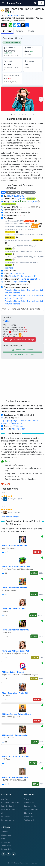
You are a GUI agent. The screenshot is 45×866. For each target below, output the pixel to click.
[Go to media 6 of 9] (25, 114)
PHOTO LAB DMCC (11, 15)
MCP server (5, 816)
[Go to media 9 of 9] (33, 114)
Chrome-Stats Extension (10, 802)
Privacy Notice (6, 849)
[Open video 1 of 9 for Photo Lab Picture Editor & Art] (22, 99)
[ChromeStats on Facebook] (8, 854)
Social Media (30, 192)
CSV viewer (28, 813)
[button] (3, 3)
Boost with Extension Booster (23, 354)
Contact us (5, 842)
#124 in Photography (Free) (13, 329)
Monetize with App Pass (23, 350)
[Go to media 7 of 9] (28, 114)
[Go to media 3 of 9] (17, 114)
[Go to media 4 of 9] (19, 114)
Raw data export (7, 820)
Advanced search (30, 802)
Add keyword (29, 820)
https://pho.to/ (18, 429)
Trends (31, 31)
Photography (11, 192)
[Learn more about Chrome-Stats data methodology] (29, 281)
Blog (3, 838)
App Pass (4, 799)
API (2, 813)
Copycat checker (30, 806)
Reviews (19, 31)
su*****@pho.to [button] (17, 273)
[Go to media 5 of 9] (22, 114)
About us (4, 831)
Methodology (6, 835)
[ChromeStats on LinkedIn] (3, 854)
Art (23, 192)
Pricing (26, 799)
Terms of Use (6, 846)
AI (18, 192)
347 (7, 321)
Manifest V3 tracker (31, 809)
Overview (7, 31)
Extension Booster (8, 809)
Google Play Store (11, 42)
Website (13, 276)
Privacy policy (27, 276)
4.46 (23, 201)
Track (19, 38)
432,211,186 (20, 199)
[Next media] (41, 99)
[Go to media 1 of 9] (11, 114)
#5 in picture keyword (12, 334)
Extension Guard (7, 806)
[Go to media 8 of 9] (30, 114)
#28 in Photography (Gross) (13, 327)
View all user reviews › (11, 517)
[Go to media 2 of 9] (14, 114)
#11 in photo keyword (12, 336)
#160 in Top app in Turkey (13, 332)
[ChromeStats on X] (14, 854)
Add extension (29, 816)
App (22, 15)
